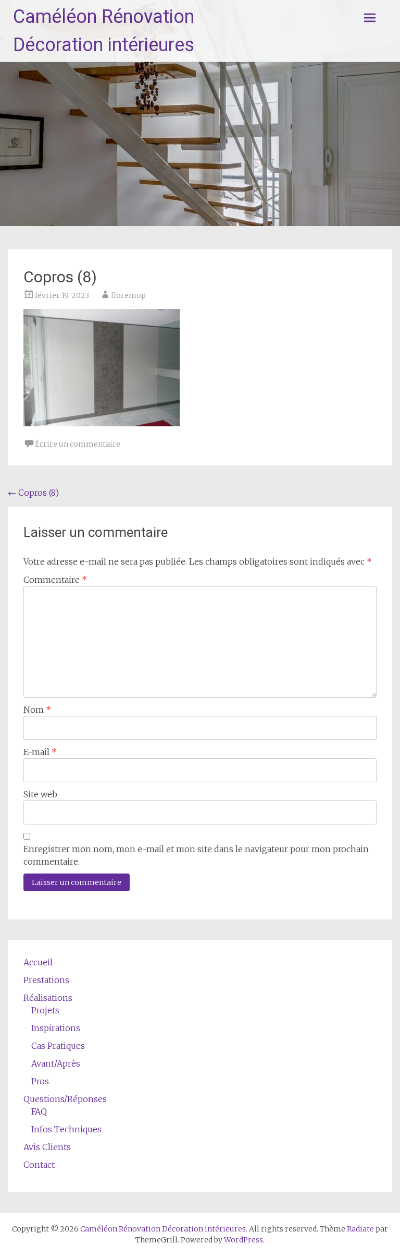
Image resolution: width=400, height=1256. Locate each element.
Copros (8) (33, 492)
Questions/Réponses (65, 1099)
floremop (128, 295)
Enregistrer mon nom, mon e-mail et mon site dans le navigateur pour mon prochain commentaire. (196, 855)
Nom (37, 709)
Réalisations (47, 997)
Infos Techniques (66, 1129)
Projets (45, 1010)
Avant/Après (55, 1063)
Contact (39, 1164)
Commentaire (55, 580)
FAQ (39, 1111)
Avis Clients (47, 1147)
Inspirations (55, 1028)
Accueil (38, 962)
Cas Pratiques (58, 1045)
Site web (40, 794)
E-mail (40, 752)
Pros (40, 1081)
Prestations (46, 980)
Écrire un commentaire (77, 444)
